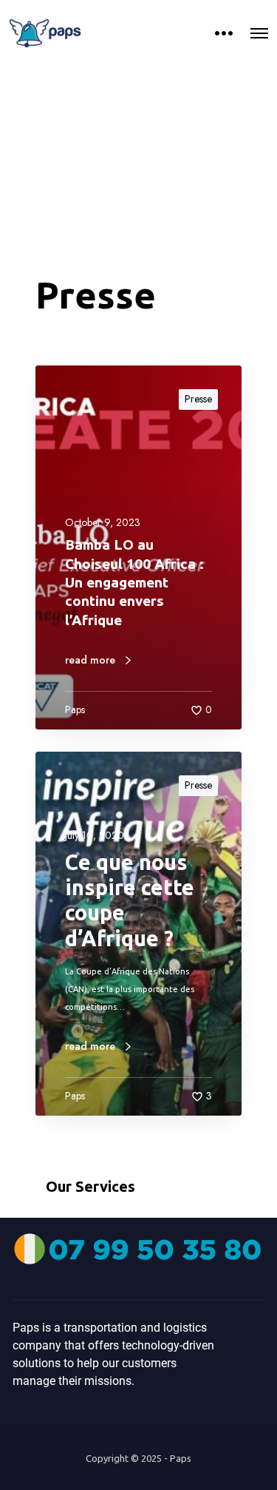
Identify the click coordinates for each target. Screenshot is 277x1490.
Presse (198, 398)
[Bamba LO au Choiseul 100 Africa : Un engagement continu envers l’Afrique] (138, 547)
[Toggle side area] (224, 33)
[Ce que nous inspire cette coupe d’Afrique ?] (138, 934)
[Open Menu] (259, 33)
